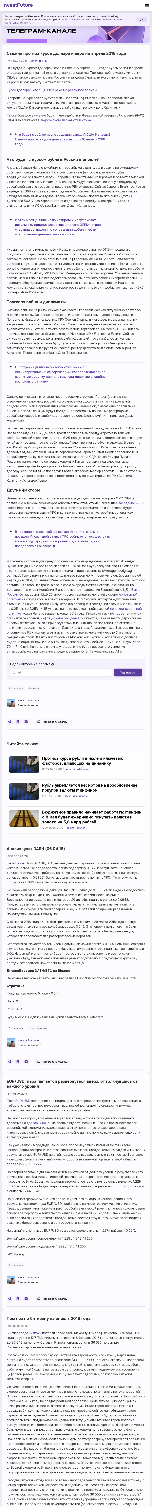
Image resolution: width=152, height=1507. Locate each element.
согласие (97, 16)
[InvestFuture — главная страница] (17, 5)
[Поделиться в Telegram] (9, 722)
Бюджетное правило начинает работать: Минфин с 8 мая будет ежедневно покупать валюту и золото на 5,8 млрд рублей (92, 817)
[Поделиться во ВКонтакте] (26, 722)
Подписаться (128, 672)
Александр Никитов (77, 769)
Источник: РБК (39, 61)
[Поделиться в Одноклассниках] (18, 722)
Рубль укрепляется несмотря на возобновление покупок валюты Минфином (89, 788)
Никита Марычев (29, 700)
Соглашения (70, 19)
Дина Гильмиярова (76, 796)
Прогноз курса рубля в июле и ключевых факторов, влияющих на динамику (82, 761)
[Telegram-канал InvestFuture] (76, 28)
